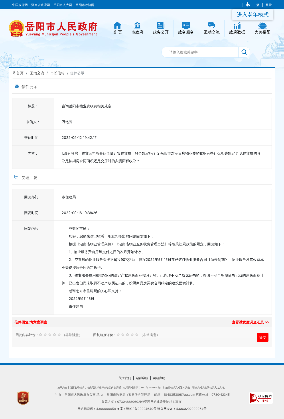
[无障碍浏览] (248, 5)
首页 (20, 73)
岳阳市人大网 (63, 5)
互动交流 (37, 73)
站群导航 (142, 378)
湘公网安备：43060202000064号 (182, 409)
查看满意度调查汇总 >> (251, 322)
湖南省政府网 (41, 5)
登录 (269, 5)
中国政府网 (20, 5)
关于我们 (125, 378)
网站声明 (159, 378)
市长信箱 (57, 73)
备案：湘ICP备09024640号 (137, 409)
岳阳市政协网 (85, 5)
